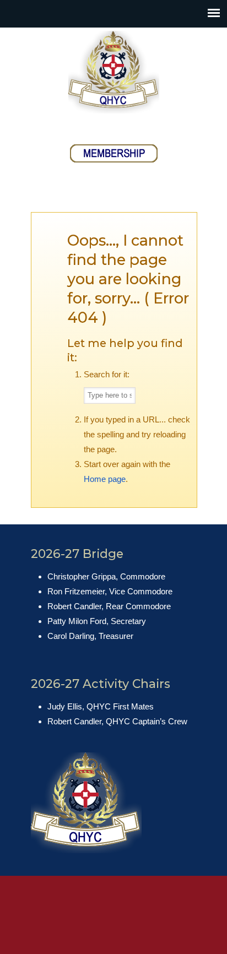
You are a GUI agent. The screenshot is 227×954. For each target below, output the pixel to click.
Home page (105, 479)
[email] (125, 127)
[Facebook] (101, 127)
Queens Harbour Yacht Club (113, 72)
